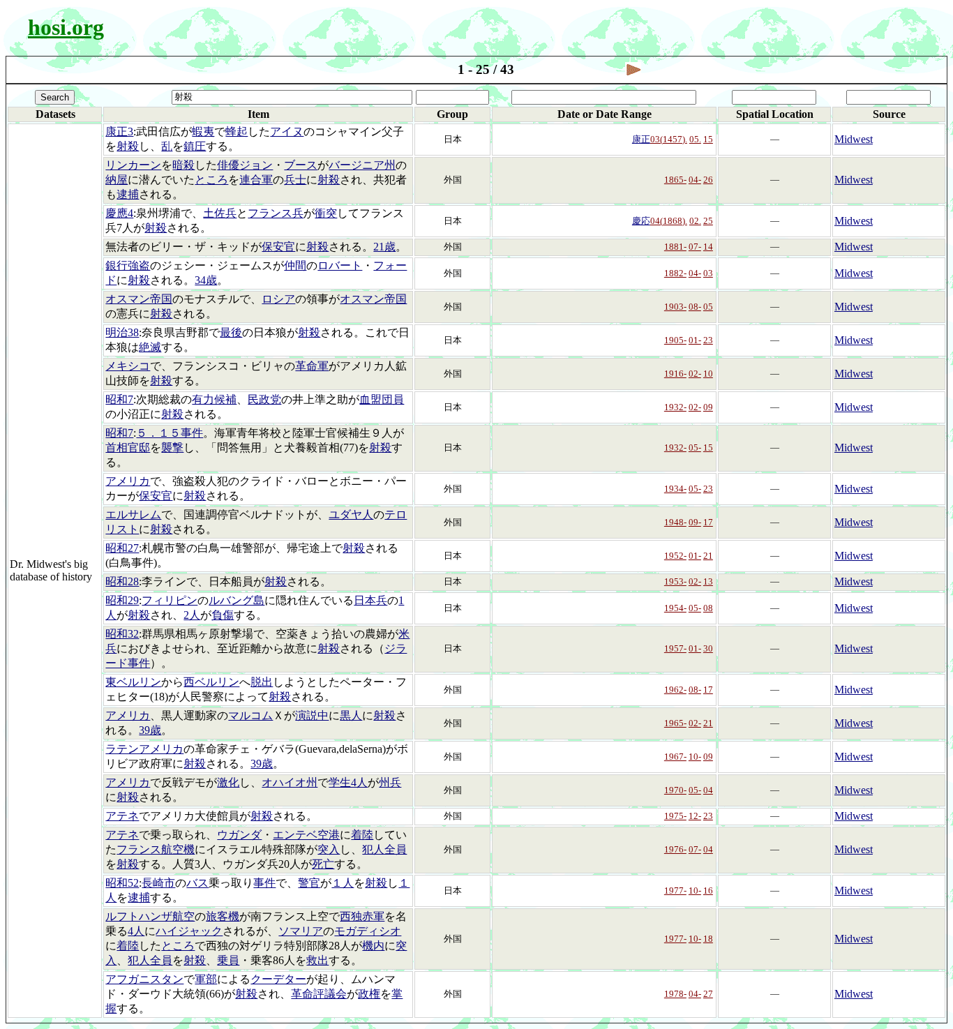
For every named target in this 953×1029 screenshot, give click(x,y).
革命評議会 (319, 994)
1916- (675, 373)
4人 (136, 931)
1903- (675, 306)
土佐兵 (220, 213)
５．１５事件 (169, 433)
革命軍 (312, 366)
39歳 (150, 730)
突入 (328, 849)
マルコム (250, 715)
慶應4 (119, 213)
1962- (675, 689)
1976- (675, 849)
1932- (675, 407)
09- (695, 522)
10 (708, 373)
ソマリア (300, 931)
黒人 (351, 715)
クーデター (278, 979)
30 (708, 648)
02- (695, 373)
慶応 (641, 221)
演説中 (312, 715)
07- (695, 246)
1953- (675, 581)
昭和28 (122, 581)
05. (695, 139)
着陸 (362, 835)
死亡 (323, 864)
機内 (373, 946)
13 (708, 581)
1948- (675, 522)
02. (695, 221)
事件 (264, 883)
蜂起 (236, 131)
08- (695, 306)
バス (197, 883)
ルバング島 (236, 600)
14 (708, 246)
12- (695, 816)
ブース (300, 165)
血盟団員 (381, 399)
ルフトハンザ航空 (150, 916)
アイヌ (286, 131)
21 (708, 555)
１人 (342, 883)
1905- (675, 340)
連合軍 (256, 180)
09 (708, 407)
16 (708, 890)
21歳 (384, 247)
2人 (191, 615)
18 (708, 938)
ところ (211, 180)
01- (695, 340)
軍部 (206, 979)
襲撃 (172, 447)
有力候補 (214, 399)
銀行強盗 (127, 265)
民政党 (264, 399)
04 (708, 790)
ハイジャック (189, 931)
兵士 (295, 180)
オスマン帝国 (138, 299)
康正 (641, 139)
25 (708, 221)
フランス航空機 (156, 849)
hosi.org (66, 27)
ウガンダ (239, 835)
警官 (309, 883)
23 (708, 340)
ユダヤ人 (351, 514)
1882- (675, 273)
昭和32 (122, 634)
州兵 (390, 782)
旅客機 (222, 916)
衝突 (326, 213)
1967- (675, 756)
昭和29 (122, 600)
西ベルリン (211, 682)
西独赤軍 (362, 916)
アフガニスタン (144, 979)
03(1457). (668, 139)
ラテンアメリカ (144, 749)
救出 (317, 960)
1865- (675, 179)
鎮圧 (194, 146)
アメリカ (127, 481)
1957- (675, 648)
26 (708, 179)
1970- (675, 790)
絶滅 (150, 347)
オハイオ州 (289, 782)
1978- (675, 994)
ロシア (278, 299)
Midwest (853, 139)
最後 (231, 332)
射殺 (128, 146)
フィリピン (169, 600)
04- (695, 179)
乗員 (228, 960)
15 (708, 139)
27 (708, 994)
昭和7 (119, 399)
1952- (675, 555)
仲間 (295, 265)
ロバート (339, 265)
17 (708, 522)
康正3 (119, 131)
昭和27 (122, 548)
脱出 (261, 682)
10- (695, 756)
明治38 (122, 332)
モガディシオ (367, 931)
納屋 (116, 180)
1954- (675, 608)
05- (695, 447)
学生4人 (348, 782)
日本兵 (370, 600)
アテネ (122, 816)
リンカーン (133, 165)
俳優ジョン (245, 165)
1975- (675, 816)
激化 (228, 782)
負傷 (222, 615)
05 (708, 306)
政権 (369, 994)
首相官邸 (127, 447)
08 (708, 608)
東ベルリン (133, 682)
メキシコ (127, 366)
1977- (675, 890)
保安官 (278, 247)
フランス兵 (275, 213)
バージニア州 (362, 165)
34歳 (206, 280)
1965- (675, 723)
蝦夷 (203, 131)
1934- (675, 488)
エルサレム (133, 514)
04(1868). (668, 221)
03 (708, 273)
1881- (675, 246)
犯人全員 (384, 849)
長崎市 (158, 883)
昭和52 (122, 883)
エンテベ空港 (306, 835)
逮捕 (128, 194)
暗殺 (183, 165)
